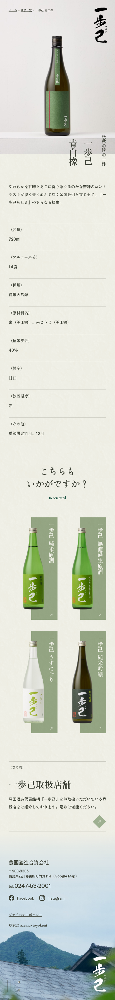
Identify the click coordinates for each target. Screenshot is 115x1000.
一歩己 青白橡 (44, 10)
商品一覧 (26, 10)
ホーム (13, 10)
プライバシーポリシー (25, 914)
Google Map (65, 876)
